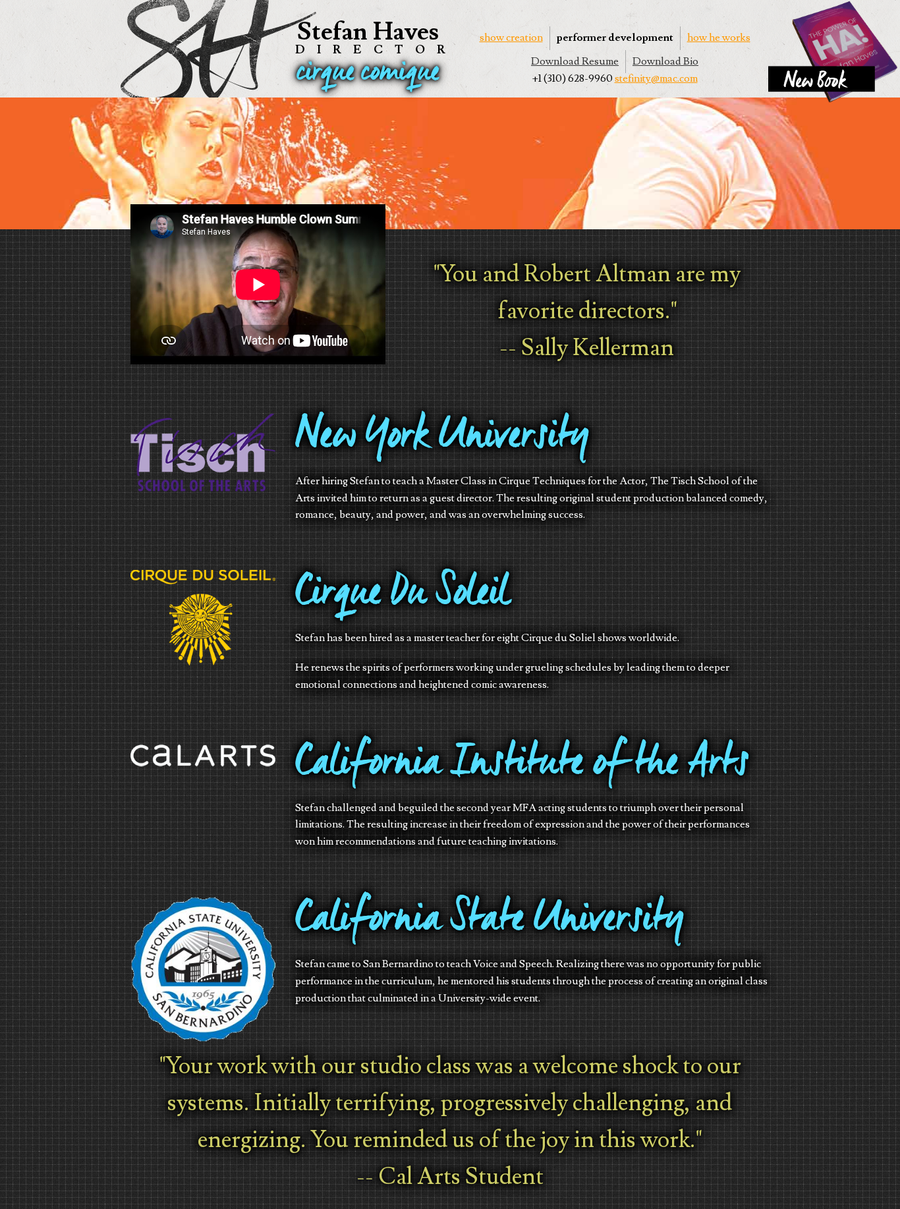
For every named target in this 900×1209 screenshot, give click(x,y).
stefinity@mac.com (656, 78)
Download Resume (575, 61)
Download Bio (665, 61)
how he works (718, 37)
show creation (511, 37)
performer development (615, 37)
